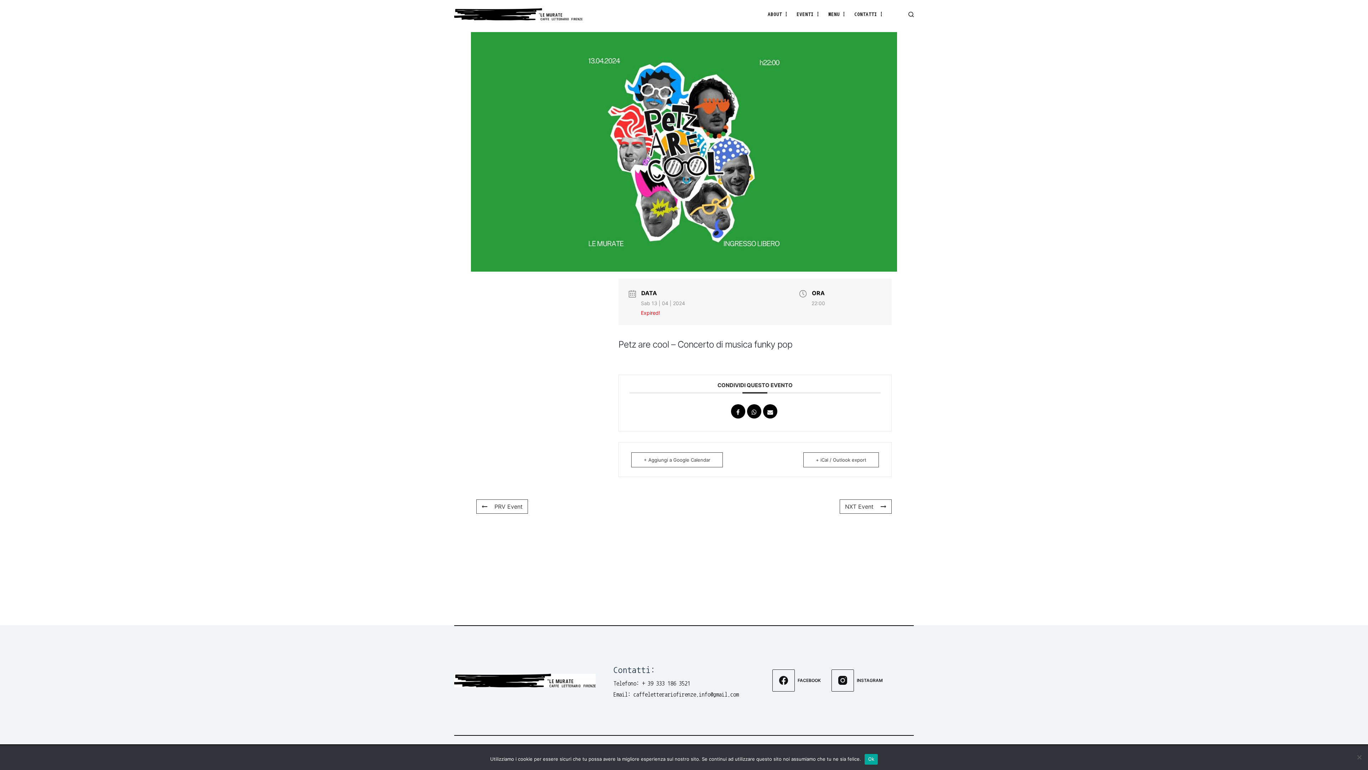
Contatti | (868, 14)
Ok (871, 759)
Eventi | (808, 14)
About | (778, 14)
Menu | (836, 14)
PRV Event (508, 506)
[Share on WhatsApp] (754, 411)
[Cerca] (911, 14)
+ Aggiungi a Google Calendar (677, 460)
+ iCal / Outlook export (841, 460)
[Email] (770, 411)
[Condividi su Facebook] (738, 411)
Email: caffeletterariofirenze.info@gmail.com (676, 694)
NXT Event (859, 506)
